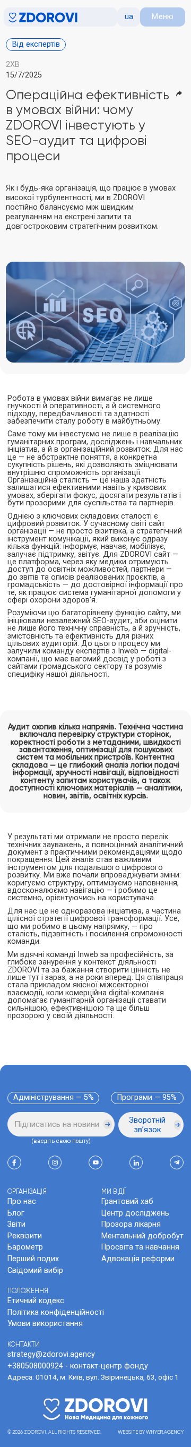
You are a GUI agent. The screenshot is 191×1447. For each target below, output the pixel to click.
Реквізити (24, 1236)
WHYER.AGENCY (165, 1432)
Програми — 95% (147, 1097)
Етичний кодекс (35, 1300)
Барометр (25, 1247)
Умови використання (45, 1323)
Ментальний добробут (142, 1236)
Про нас (21, 1201)
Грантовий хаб (127, 1201)
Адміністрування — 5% (53, 1097)
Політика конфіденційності (55, 1312)
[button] (128, 17)
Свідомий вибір (35, 1270)
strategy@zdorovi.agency (51, 1354)
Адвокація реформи (138, 1258)
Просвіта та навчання (140, 1247)
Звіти (16, 1224)
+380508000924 (35, 1366)
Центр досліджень (135, 1213)
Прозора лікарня (131, 1224)
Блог (15, 1213)
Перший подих (33, 1258)
